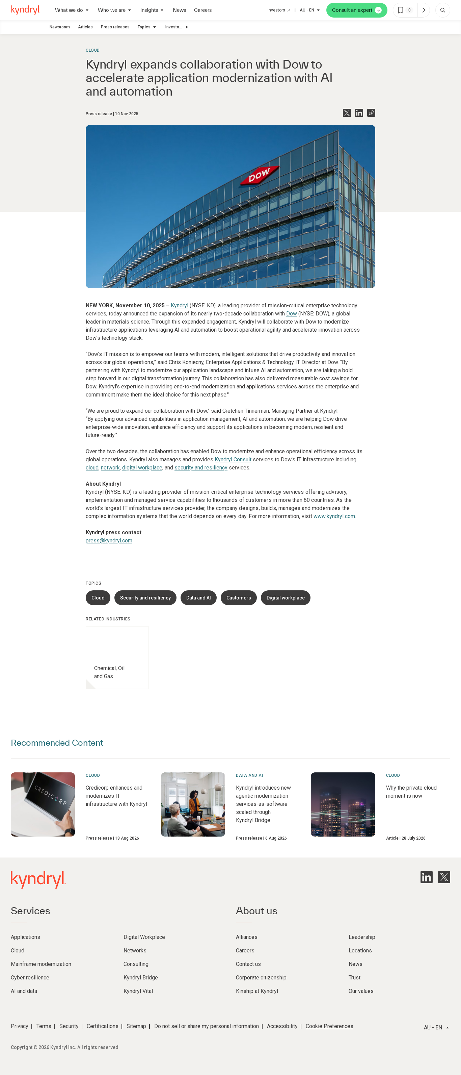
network (110, 467)
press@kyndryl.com (109, 540)
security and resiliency (200, 467)
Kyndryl (179, 305)
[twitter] (444, 877)
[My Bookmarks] (423, 10)
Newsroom (60, 27)
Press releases (115, 27)
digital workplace (142, 467)
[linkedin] (427, 877)
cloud (92, 467)
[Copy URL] (371, 113)
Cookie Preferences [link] (329, 1026)
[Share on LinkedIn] (359, 113)
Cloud (93, 50)
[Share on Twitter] (347, 113)
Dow (291, 313)
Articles (85, 27)
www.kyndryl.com (334, 516)
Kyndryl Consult (233, 459)
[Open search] (442, 10)
